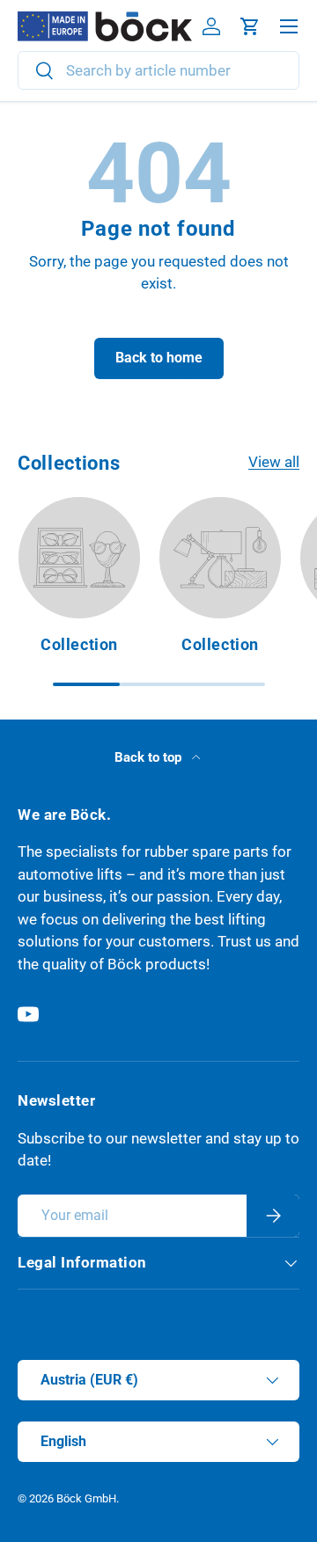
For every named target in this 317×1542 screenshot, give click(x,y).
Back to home (159, 357)
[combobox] (158, 70)
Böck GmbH (86, 1498)
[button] (250, 26)
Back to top (149, 757)
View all (273, 462)
